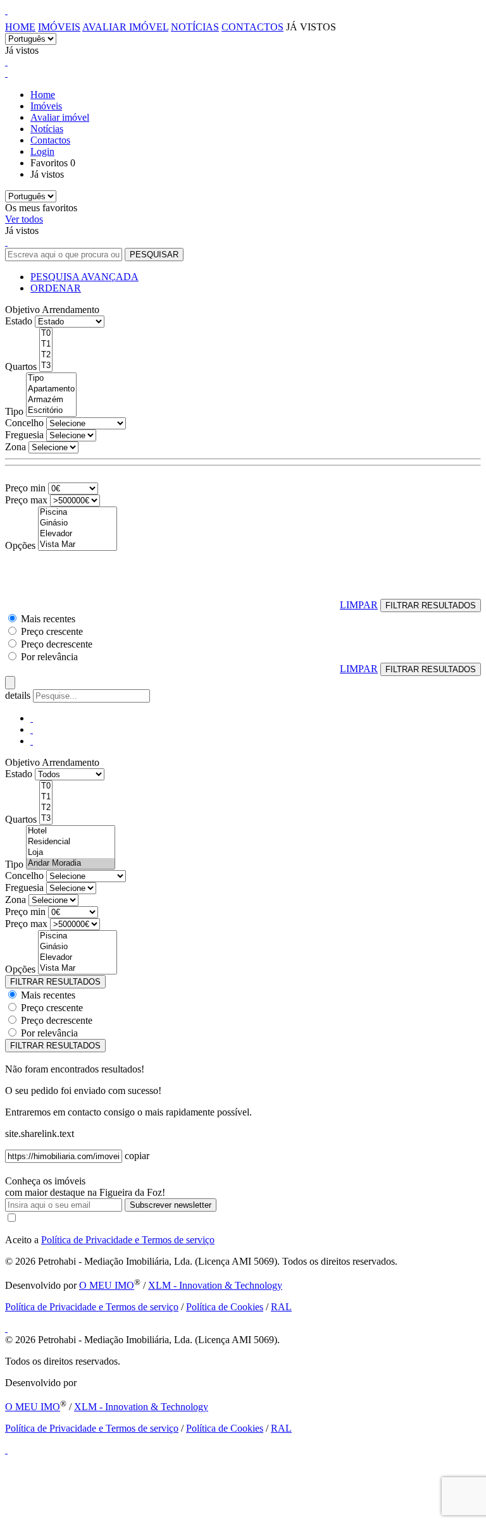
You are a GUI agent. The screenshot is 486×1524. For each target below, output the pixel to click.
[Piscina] (77, 512)
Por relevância (49, 656)
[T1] (46, 344)
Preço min (25, 487)
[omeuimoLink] (6, 1328)
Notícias (195, 27)
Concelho (24, 422)
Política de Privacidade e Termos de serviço (128, 1239)
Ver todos (24, 219)
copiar (137, 1155)
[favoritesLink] (6, 61)
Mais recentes (48, 618)
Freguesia (24, 434)
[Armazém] (51, 400)
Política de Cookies (224, 1306)
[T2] (46, 355)
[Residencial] (71, 842)
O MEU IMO (106, 1285)
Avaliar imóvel (125, 27)
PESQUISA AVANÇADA (84, 276)
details (19, 695)
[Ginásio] (77, 523)
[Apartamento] (51, 389)
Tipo (14, 411)
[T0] (46, 333)
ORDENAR (55, 288)
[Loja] (71, 852)
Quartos (21, 366)
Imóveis (59, 27)
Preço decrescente (56, 644)
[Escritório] (51, 410)
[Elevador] (77, 534)
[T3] (46, 365)
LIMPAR (359, 604)
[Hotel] (71, 831)
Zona (15, 446)
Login (42, 151)
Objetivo (22, 309)
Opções (20, 545)
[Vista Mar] (77, 544)
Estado (18, 321)
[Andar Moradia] (71, 863)
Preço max (26, 500)
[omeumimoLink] (6, 1449)
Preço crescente (52, 631)
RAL (281, 1306)
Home (20, 27)
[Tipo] (51, 378)
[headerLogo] (6, 10)
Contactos (252, 27)
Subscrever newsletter (170, 1205)
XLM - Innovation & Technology (215, 1285)
